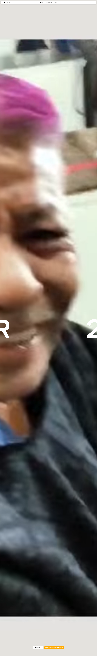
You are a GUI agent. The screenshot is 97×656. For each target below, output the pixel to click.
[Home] (6, 2)
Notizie (55, 2)
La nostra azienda (48, 2)
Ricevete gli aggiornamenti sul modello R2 (54, 647)
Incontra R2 (37, 647)
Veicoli (41, 2)
